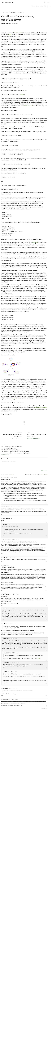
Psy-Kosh (4, 565)
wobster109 (5, 608)
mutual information (17, 33)
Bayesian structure (16, 398)
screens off (35, 242)
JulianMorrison (6, 539)
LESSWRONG (9, 2)
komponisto (6, 652)
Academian (5, 623)
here (39, 658)
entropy (9, 35)
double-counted (28, 106)
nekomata (5, 524)
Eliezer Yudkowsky (6, 23)
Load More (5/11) (4, 454)
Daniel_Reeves (6, 594)
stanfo (4, 557)
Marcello (4, 477)
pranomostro (5, 699)
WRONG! (22, 95)
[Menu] (2, 2)
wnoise (5, 671)
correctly (8, 127)
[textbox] (24, 463)
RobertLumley (5, 688)
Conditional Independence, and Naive (17, 18)
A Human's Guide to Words (12, 12)
